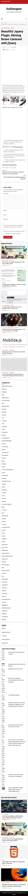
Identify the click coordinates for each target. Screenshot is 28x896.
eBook (4, 449)
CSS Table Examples (13, 695)
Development (5, 260)
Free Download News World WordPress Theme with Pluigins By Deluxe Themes (14, 364)
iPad (3, 507)
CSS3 (6, 327)
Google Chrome (6, 481)
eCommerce (5, 452)
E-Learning (5, 446)
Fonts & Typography (7, 469)
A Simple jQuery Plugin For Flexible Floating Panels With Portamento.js (14, 274)
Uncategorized (6, 599)
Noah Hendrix (18, 146)
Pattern (4, 562)
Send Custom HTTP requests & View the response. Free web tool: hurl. (13, 172)
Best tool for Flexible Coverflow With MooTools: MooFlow (16, 680)
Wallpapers (5, 605)
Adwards (4, 392)
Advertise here (6, 632)
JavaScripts (5, 515)
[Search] (26, 19)
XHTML (4, 619)
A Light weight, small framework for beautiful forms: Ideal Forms (14, 297)
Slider (14, 167)
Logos (3, 536)
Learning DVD (6, 527)
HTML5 (4, 492)
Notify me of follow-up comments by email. (14, 231)
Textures (4, 588)
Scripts (4, 573)
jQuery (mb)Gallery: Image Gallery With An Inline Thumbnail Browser (15, 789)
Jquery (11, 167)
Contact (4, 636)
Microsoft (5, 544)
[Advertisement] (14, 69)
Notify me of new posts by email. (12, 233)
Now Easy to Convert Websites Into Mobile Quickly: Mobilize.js (14, 342)
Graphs (4, 484)
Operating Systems (7, 556)
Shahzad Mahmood (6, 819)
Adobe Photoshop (7, 386)
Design (4, 435)
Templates (5, 585)
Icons (3, 495)
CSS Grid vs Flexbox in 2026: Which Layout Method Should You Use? (14, 806)
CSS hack (4, 426)
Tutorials (4, 593)
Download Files (12, 164)
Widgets (4, 613)
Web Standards (6, 608)
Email (5, 214)
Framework (7, 305)
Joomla (4, 518)
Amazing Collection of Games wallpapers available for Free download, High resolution (16, 704)
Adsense (4, 389)
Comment (6, 193)
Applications (5, 397)
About (3, 628)
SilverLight (5, 579)
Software (4, 582)
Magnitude (20, 892)
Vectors (4, 602)
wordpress (11, 372)
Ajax (3, 327)
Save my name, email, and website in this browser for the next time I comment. (13, 226)
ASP (3, 403)
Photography (5, 564)
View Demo (5, 164)
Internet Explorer (7, 504)
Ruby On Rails (5, 570)
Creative (4, 420)
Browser (4, 409)
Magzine (4, 539)
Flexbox (4, 464)
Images (6, 167)
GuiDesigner (14, 9)
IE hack (4, 498)
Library (4, 530)
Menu (3, 541)
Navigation (5, 550)
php (3, 567)
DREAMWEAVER (6, 441)
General (4, 478)
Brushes (4, 412)
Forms (3, 472)
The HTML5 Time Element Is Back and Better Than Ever (14, 852)
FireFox (4, 458)
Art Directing (5, 400)
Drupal (4, 443)
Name (5, 210)
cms (3, 418)
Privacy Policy (6, 639)
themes (4, 590)
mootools (4, 547)
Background (5, 406)
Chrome (4, 415)
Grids (3, 487)
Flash (3, 461)
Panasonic (5, 559)
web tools (11, 260)
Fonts (3, 467)
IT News (4, 510)
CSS (3, 305)
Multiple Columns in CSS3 (15, 669)
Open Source (5, 553)
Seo (3, 576)
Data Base (5, 432)
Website (5, 219)
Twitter (4, 596)
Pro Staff (4, 47)
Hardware (4, 490)
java (3, 513)
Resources (5, 643)
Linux (3, 533)
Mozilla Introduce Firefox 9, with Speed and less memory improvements (14, 874)
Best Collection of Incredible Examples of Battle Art (15, 177)
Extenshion (5, 455)
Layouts (4, 524)
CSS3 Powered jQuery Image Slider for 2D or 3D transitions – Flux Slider (14, 319)
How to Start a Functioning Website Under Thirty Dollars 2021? (14, 252)
